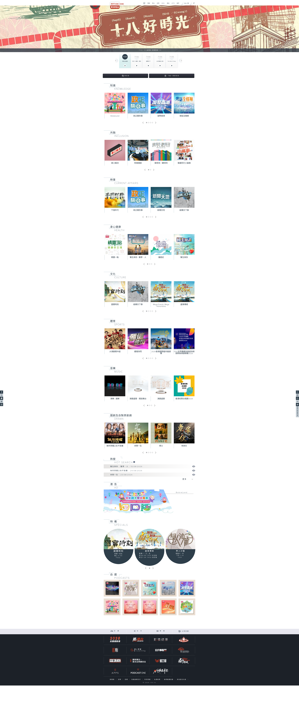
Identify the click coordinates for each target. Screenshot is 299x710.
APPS (172, 4)
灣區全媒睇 (125, 61)
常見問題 (147, 679)
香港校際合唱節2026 (184, 399)
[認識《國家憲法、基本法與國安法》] (138, 660)
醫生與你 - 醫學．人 (138, 257)
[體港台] (138, 639)
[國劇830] (115, 650)
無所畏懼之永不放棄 (115, 446)
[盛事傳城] (149, 539)
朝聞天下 (148, 61)
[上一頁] (115, 60)
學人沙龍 (180, 551)
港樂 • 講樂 (114, 399)
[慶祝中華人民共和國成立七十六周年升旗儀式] (149, 607)
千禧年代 (115, 210)
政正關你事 (138, 116)
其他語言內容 (182, 679)
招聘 (120, 679)
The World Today (172, 61)
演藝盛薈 (161, 399)
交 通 (116, 631)
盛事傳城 (184, 304)
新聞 (157, 4)
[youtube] (297, 392)
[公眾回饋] (179, 631)
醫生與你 (184, 257)
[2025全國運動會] (115, 639)
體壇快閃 (138, 352)
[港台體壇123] (112, 588)
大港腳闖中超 (115, 352)
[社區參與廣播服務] (183, 650)
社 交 (139, 631)
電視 (148, 4)
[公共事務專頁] (160, 650)
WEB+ (162, 4)
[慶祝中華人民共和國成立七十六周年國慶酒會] (130, 607)
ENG (185, 3)
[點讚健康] (160, 639)
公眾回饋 (185, 631)
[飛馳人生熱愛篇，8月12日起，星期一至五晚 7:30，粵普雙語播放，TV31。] (149, 28)
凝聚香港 (161, 116)
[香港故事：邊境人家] (186, 607)
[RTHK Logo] (116, 4)
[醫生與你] (149, 588)
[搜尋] (194, 2)
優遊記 (161, 257)
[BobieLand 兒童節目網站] (183, 639)
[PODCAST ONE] (138, 671)
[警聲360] (168, 588)
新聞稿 (112, 679)
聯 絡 (162, 631)
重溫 (167, 4)
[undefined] (144, 3)
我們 (177, 4)
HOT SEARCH (123, 462)
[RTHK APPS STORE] (115, 671)
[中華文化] (115, 660)
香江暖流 (115, 163)
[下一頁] (181, 60)
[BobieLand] (149, 503)
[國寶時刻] (118, 539)
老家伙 (184, 446)
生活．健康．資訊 (136, 61)
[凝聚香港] (186, 588)
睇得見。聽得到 (161, 163)
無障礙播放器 (169, 679)
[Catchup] (134, 462)
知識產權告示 (137, 679)
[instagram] (297, 395)
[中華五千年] (160, 671)
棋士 (161, 446)
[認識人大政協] (168, 607)
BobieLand (114, 116)
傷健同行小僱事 (184, 163)
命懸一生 (138, 446)
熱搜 (113, 459)
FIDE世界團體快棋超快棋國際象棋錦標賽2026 (184, 353)
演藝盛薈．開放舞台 (138, 399)
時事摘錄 (138, 163)
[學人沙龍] (180, 539)
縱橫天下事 (184, 210)
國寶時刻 (115, 304)
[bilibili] (297, 398)
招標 (127, 679)
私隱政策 (157, 679)
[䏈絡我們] (157, 631)
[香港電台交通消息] (111, 631)
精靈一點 (115, 257)
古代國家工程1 (160, 61)
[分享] (134, 631)
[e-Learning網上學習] (138, 650)
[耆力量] (160, 660)
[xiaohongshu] (297, 401)
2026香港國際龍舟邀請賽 (161, 353)
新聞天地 (161, 210)
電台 (153, 4)
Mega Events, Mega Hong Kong (161, 305)
